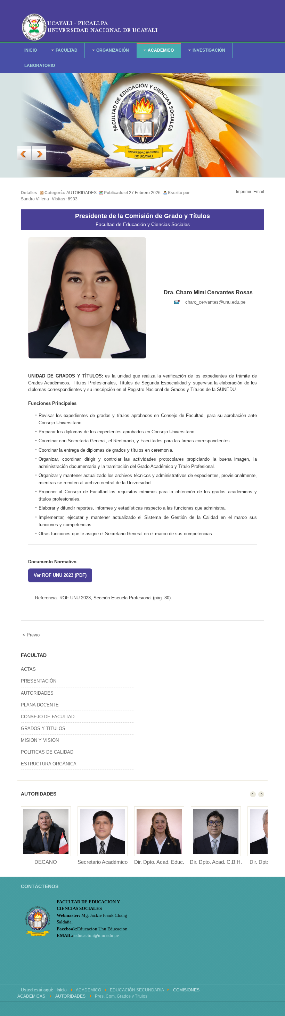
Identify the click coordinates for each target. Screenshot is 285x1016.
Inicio (62, 990)
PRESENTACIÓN (38, 681)
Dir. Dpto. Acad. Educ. (159, 862)
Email (258, 191)
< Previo (31, 634)
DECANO (45, 862)
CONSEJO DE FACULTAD (47, 716)
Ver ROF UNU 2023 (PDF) (60, 575)
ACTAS (28, 669)
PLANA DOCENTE (40, 704)
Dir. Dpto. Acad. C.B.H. (216, 862)
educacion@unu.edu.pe (96, 935)
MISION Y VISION (40, 740)
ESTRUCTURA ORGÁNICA (48, 763)
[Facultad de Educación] (90, 26)
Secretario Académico (103, 862)
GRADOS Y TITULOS (43, 728)
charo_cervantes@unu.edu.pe (215, 302)
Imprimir (243, 191)
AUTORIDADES (81, 192)
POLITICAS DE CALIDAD (47, 752)
